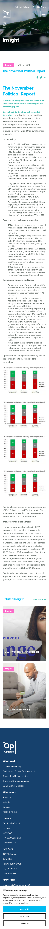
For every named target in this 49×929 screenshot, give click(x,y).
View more (38, 599)
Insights (6, 802)
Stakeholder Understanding (15, 776)
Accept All (24, 909)
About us (7, 797)
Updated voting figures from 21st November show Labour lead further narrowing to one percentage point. (23, 103)
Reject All (24, 923)
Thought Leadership (12, 766)
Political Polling (22, 7)
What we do (9, 761)
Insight (8, 65)
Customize (24, 916)
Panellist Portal (39, 7)
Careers (6, 807)
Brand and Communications (16, 781)
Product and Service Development (19, 771)
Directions (7, 842)
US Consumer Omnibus (13, 786)
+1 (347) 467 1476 (10, 868)
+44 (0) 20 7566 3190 (12, 838)
